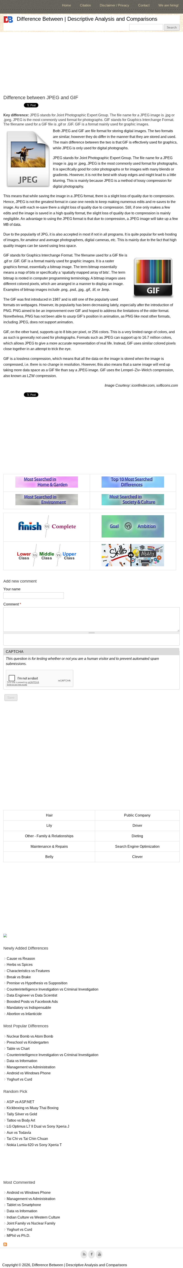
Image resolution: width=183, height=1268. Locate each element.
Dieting (137, 836)
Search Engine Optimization (137, 846)
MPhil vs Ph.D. (18, 1235)
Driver (137, 825)
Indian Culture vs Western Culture (33, 1217)
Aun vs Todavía (19, 1133)
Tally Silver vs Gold (22, 1114)
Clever (137, 857)
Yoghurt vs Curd (19, 1079)
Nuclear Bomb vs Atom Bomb (30, 1036)
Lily (49, 825)
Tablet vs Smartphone (24, 1205)
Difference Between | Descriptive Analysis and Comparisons (87, 19)
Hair (49, 815)
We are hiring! (168, 5)
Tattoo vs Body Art (21, 1120)
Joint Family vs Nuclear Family (31, 1223)
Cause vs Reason (21, 958)
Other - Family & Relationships (49, 836)
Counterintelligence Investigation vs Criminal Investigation (52, 989)
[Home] (8, 19)
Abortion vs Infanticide (24, 1014)
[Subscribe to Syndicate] (5, 1245)
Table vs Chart (18, 1049)
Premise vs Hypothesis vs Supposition (37, 983)
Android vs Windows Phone (29, 1073)
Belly (49, 857)
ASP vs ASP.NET (20, 1102)
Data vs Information (22, 1061)
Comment (12, 604)
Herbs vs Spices (20, 964)
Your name (12, 589)
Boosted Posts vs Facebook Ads (32, 1001)
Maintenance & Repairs (49, 846)
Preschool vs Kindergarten (28, 1042)
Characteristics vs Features (28, 971)
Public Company (137, 815)
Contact (144, 5)
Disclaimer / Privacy (114, 5)
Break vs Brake (19, 977)
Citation (85, 5)
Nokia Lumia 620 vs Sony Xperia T (34, 1145)
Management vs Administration (31, 1067)
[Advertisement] (91, 63)
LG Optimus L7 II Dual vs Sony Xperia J (38, 1126)
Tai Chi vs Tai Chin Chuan (27, 1139)
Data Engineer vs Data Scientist (32, 995)
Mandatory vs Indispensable (29, 1007)
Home (66, 5)
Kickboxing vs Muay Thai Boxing (32, 1108)
